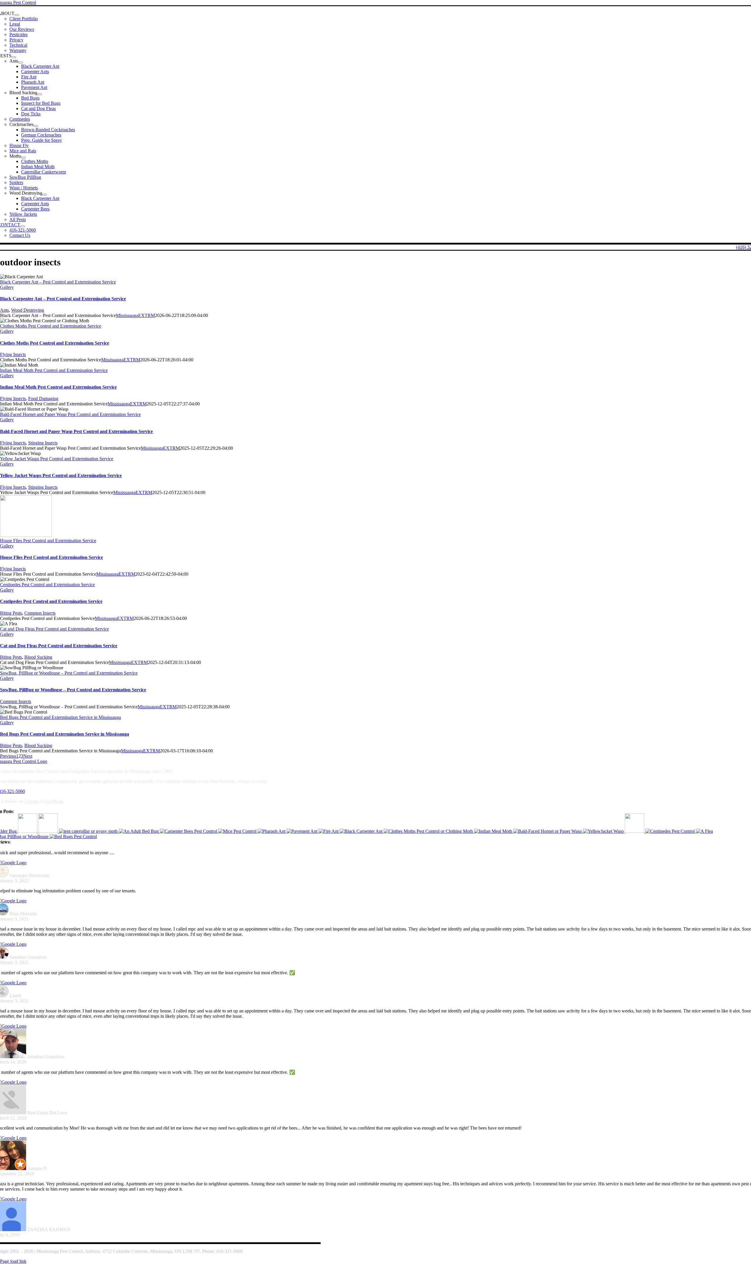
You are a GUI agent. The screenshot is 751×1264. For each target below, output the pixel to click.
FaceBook (53, 801)
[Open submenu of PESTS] (13, 57)
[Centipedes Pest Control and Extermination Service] (670, 831)
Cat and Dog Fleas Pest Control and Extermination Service (54, 628)
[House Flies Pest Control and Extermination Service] (635, 831)
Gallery (7, 287)
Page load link (13, 1261)
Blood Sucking (38, 657)
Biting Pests (11, 613)
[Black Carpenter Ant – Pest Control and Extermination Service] (362, 831)
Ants (4, 310)
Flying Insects (13, 354)
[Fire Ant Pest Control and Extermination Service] (329, 831)
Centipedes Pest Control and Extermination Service (47, 584)
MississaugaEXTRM (135, 315)
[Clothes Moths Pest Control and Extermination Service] (429, 831)
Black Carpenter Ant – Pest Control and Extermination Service (58, 281)
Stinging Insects (42, 442)
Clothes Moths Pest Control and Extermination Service (50, 325)
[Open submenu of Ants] (20, 62)
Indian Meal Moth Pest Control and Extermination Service (54, 370)
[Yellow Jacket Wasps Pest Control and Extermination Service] (604, 831)
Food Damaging (43, 398)
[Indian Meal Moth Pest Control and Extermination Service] (493, 831)
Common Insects (39, 613)
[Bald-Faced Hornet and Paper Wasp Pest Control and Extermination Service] (548, 831)
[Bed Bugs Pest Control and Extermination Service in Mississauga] (73, 836)
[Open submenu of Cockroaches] (35, 126)
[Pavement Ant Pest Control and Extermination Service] (303, 831)
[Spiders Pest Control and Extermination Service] (48, 831)
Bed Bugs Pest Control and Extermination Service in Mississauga (60, 717)
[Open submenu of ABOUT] (16, 15)
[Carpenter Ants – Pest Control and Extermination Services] (28, 831)
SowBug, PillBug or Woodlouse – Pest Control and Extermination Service (69, 672)
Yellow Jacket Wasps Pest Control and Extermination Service (56, 458)
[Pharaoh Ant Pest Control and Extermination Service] (272, 831)
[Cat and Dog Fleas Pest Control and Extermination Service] (704, 831)
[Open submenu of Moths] (23, 158)
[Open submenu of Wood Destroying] (44, 195)
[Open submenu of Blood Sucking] (39, 94)
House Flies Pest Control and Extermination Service (48, 540)
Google (31, 801)
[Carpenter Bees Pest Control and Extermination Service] (189, 831)
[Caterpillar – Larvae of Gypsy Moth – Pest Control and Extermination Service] (89, 831)
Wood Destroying (27, 310)
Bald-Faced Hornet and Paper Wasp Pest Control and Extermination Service (70, 414)
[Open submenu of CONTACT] (22, 226)
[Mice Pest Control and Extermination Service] (238, 831)
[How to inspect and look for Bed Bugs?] (139, 831)
